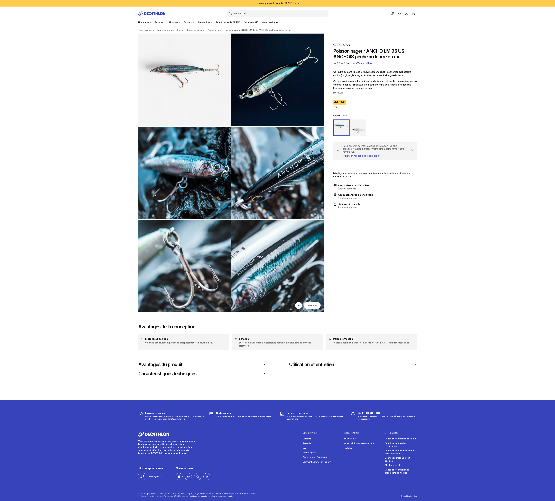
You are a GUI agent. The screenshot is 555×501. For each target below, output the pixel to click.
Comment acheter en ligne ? (317, 462)
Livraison (307, 438)
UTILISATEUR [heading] (391, 433)
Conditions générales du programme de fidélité (397, 471)
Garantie (307, 443)
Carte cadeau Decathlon (315, 457)
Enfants (188, 22)
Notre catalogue (270, 22)
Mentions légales (393, 465)
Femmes (159, 22)
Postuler (348, 448)
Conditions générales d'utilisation (395, 445)
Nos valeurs (350, 438)
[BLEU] (341, 127)
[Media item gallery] (231, 173)
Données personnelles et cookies (397, 459)
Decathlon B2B (251, 22)
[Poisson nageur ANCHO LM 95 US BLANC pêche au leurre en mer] (184, 80)
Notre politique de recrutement (359, 443)
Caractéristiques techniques (167, 373)
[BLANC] (358, 127)
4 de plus (312, 305)
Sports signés (309, 452)
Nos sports (144, 22)
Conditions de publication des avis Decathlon (400, 452)
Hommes (173, 22)
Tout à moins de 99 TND (228, 22)
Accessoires (204, 22)
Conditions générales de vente (400, 438)
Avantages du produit (160, 364)
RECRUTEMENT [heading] (351, 433)
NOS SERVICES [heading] (310, 433)
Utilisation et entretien (311, 364)
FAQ (304, 448)
